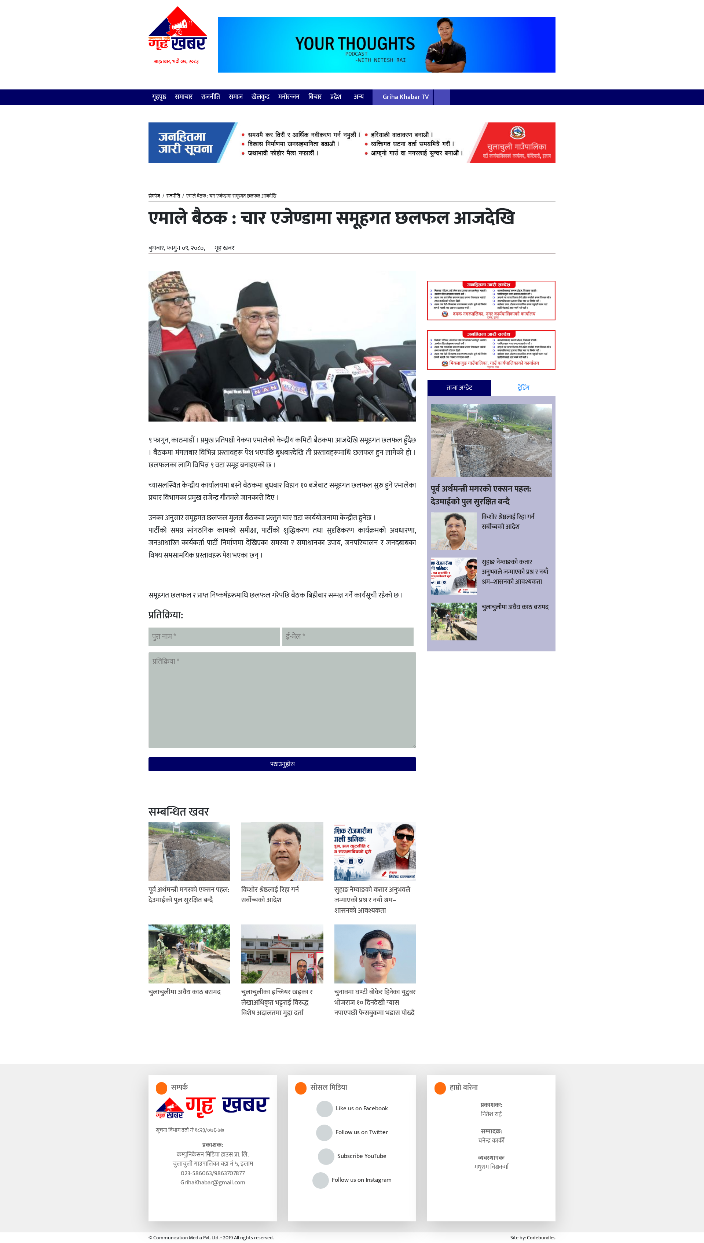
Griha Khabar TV (405, 97)
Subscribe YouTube (360, 1156)
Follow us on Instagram (360, 1180)
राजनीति (210, 97)
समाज (236, 97)
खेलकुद (261, 97)
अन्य (359, 97)
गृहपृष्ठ (159, 97)
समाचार (183, 97)
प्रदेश (336, 97)
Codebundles (541, 1237)
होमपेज (154, 196)
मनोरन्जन (289, 97)
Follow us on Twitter (360, 1132)
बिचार (315, 97)
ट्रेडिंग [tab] (523, 387)
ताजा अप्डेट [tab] (459, 387)
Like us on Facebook (360, 1108)
